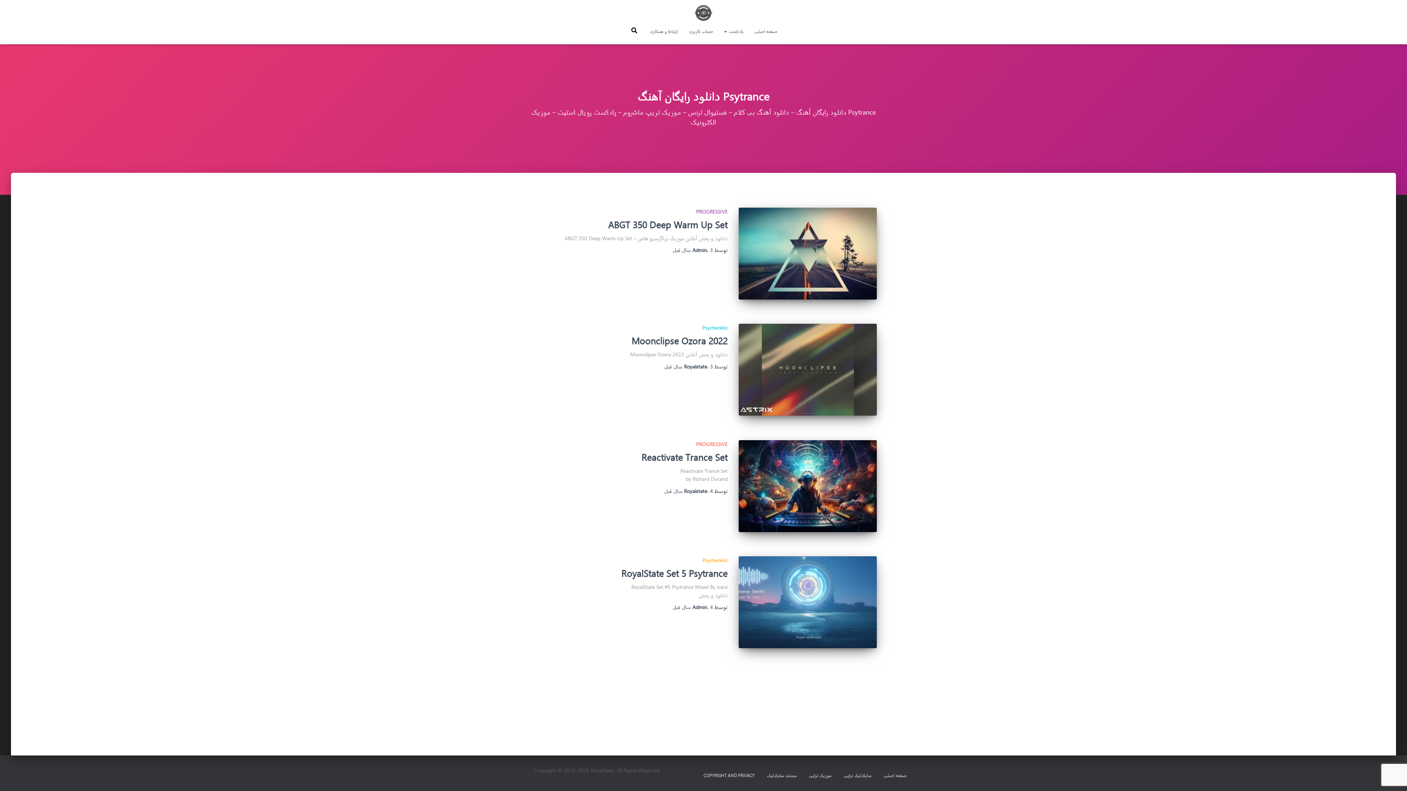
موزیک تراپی (820, 775)
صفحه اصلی (766, 31)
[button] (726, 31)
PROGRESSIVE (712, 211)
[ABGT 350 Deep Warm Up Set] (807, 254)
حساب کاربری (701, 31)
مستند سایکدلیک (782, 775)
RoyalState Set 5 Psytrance (674, 573)
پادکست (735, 31)
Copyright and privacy (729, 775)
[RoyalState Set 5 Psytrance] (807, 602)
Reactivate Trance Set (685, 457)
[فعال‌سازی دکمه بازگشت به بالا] (14, 776)
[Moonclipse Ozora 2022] (807, 370)
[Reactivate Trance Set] (807, 486)
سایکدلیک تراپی (858, 775)
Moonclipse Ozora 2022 (680, 340)
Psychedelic (715, 327)
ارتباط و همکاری (664, 31)
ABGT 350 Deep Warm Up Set (668, 224)
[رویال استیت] (703, 13)
